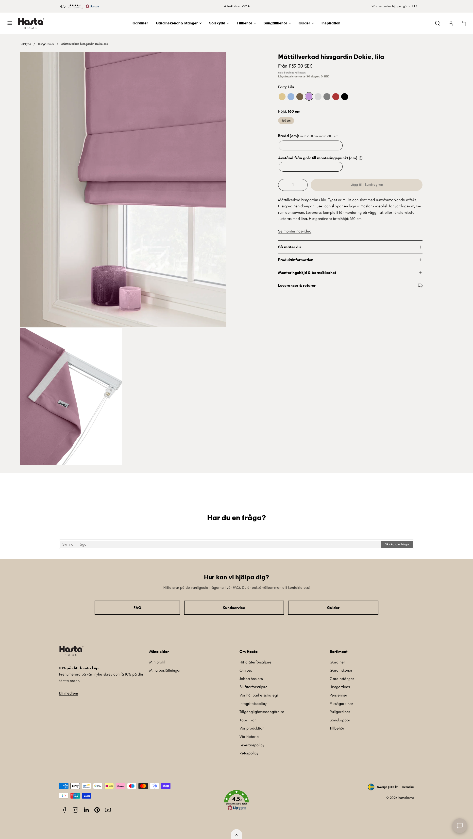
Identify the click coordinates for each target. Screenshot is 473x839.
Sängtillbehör (275, 23)
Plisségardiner (341, 703)
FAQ (137, 607)
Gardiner (140, 23)
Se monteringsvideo (294, 231)
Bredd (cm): (308, 135)
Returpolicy (248, 753)
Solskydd (217, 23)
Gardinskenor (341, 670)
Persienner (338, 695)
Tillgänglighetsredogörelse (261, 711)
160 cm (286, 120)
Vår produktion (251, 728)
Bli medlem (68, 693)
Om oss (245, 670)
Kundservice (234, 607)
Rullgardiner (340, 711)
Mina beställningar (165, 670)
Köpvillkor (247, 720)
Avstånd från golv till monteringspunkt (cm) (317, 158)
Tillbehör (244, 23)
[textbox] (220, 544)
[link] (450, 23)
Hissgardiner (46, 44)
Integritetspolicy (253, 703)
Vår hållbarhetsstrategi (258, 695)
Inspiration (330, 23)
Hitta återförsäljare (255, 662)
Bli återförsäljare (253, 686)
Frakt (280, 72)
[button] (78, 6)
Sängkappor (340, 720)
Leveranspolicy (251, 745)
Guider (304, 23)
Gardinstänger (342, 678)
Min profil (157, 662)
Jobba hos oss (251, 678)
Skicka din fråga (397, 544)
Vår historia (249, 736)
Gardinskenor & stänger (177, 23)
